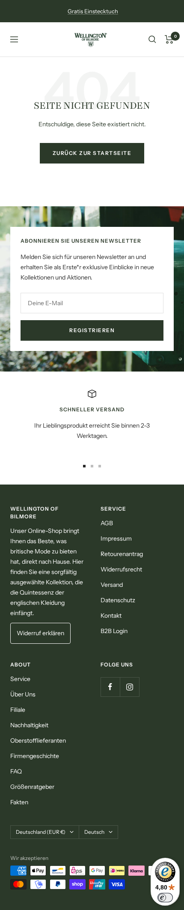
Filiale (17, 710)
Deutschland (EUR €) (40, 832)
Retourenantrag (122, 554)
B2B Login (114, 631)
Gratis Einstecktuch (93, 11)
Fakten (19, 802)
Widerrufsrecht (121, 569)
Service (20, 679)
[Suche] (152, 39)
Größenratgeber (32, 787)
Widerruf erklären (40, 633)
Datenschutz (118, 600)
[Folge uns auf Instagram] (129, 686)
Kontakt (111, 615)
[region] (92, 420)
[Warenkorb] (169, 39)
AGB (107, 523)
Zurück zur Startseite (92, 153)
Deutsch (94, 832)
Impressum (116, 538)
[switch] (165, 897)
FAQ (16, 771)
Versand (112, 585)
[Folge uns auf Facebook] (110, 686)
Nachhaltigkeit (29, 725)
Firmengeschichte (34, 756)
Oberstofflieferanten (38, 740)
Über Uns (23, 694)
